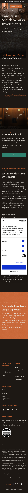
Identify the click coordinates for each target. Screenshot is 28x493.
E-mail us (4, 393)
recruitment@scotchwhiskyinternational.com (15, 95)
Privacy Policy (8, 474)
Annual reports (19, 376)
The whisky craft (6, 372)
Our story (4, 369)
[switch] (24, 246)
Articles (21, 478)
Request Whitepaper (16, 6)
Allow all (14, 266)
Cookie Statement (19, 474)
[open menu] (24, 6)
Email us (15, 155)
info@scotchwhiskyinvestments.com (15, 1)
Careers (4, 375)
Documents (18, 379)
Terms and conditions (11, 478)
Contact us (5, 390)
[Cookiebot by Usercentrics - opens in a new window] (19, 221)
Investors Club (19, 373)
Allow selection (14, 271)
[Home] (5, 6)
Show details (19, 262)
